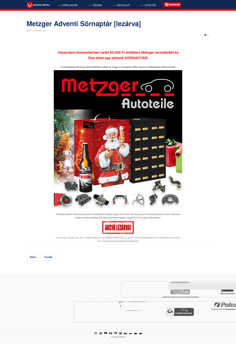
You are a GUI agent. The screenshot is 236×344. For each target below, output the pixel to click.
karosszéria (230, 309)
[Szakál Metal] (38, 5)
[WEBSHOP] (172, 4)
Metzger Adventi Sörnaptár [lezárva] (83, 23)
